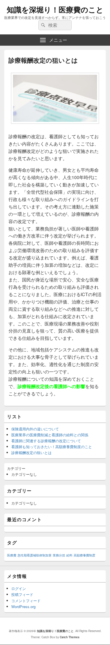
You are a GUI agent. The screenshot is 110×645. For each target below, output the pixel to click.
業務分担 (59, 555)
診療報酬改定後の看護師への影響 (51, 386)
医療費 (11, 555)
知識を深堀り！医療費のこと (55, 9)
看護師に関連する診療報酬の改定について (46, 440)
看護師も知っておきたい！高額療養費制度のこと (51, 446)
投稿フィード (22, 594)
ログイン (18, 588)
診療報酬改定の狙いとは (31, 452)
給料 (69, 555)
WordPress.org (23, 606)
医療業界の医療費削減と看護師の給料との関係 (49, 434)
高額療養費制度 (84, 555)
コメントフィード (26, 600)
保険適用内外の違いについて (35, 429)
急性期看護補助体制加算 (34, 555)
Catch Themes (70, 637)
